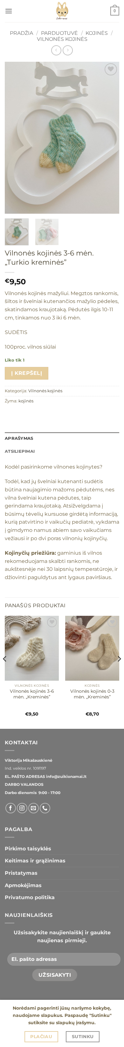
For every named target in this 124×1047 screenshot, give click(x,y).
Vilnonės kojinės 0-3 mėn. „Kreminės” (92, 694)
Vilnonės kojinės (62, 39)
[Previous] (15, 138)
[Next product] (56, 50)
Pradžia (21, 33)
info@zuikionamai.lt (65, 776)
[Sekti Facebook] (10, 808)
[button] (8, 11)
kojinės (25, 401)
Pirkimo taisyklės (28, 849)
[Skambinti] (45, 808)
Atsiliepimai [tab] (20, 451)
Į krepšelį (26, 373)
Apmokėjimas (23, 885)
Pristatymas (21, 873)
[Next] (109, 138)
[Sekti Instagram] (22, 808)
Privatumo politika (30, 897)
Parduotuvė (59, 33)
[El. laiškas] (33, 808)
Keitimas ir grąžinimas (35, 861)
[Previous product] (67, 50)
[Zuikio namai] (62, 11)
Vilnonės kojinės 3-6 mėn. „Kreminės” (32, 694)
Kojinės (97, 33)
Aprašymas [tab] (19, 438)
